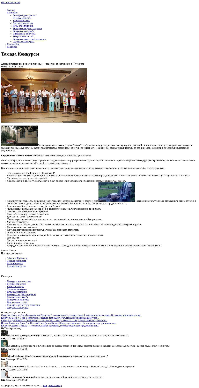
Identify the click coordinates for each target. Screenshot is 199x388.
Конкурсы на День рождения (27, 28)
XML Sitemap (55, 385)
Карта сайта (13, 44)
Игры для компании (23, 26)
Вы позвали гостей (10, 2)
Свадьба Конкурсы (16, 261)
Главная (11, 10)
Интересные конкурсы (24, 33)
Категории (12, 12)
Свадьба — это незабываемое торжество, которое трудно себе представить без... (49, 325)
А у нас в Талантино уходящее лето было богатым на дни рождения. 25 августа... (50, 318)
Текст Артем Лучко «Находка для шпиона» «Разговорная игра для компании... (58, 323)
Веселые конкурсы (22, 18)
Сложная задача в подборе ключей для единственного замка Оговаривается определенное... (71, 315)
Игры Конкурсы (15, 263)
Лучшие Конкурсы (16, 266)
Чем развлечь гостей (23, 36)
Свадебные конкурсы (23, 41)
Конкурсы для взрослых (25, 15)
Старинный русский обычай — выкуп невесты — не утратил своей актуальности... (54, 320)
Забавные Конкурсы (17, 258)
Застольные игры (21, 20)
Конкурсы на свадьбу (23, 31)
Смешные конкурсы (23, 23)
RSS (45, 385)
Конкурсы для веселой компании (29, 39)
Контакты (12, 47)
